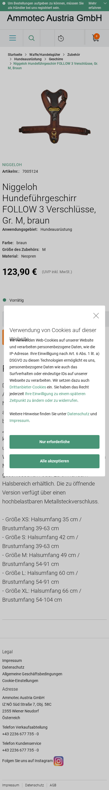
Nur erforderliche (54, 442)
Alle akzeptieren (54, 461)
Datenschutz (78, 414)
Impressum (19, 420)
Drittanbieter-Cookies (28, 387)
